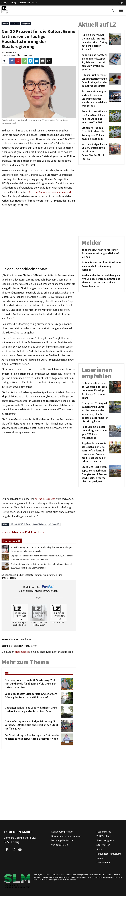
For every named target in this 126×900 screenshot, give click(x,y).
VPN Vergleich (103, 835)
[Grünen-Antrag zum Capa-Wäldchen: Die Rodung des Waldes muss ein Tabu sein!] (114, 133)
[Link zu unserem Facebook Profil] (7, 850)
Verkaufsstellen (59, 844)
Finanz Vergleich (105, 840)
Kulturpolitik (54, 524)
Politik (5, 23)
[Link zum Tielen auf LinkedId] (36, 61)
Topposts (26, 23)
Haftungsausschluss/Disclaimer (108, 856)
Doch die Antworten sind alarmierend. (49, 192)
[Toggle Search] (112, 10)
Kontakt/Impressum (62, 831)
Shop (34, 3)
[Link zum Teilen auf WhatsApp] (24, 61)
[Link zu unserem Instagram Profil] (13, 850)
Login (121, 3)
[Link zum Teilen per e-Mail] (49, 61)
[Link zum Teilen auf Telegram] (30, 61)
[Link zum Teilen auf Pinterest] (18, 61)
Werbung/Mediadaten (62, 840)
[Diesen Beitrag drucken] (42, 61)
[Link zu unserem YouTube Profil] (20, 850)
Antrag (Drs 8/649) (45, 499)
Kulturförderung (39, 524)
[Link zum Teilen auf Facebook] (12, 61)
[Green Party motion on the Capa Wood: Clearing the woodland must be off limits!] (114, 117)
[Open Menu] (121, 10)
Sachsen (15, 23)
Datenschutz (103, 862)
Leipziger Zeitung (9, 3)
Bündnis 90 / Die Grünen (20, 524)
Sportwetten (103, 844)
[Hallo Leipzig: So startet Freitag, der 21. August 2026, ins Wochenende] (114, 432)
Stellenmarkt (24, 3)
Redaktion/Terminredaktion (66, 835)
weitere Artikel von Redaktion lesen (23, 532)
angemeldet (22, 651)
